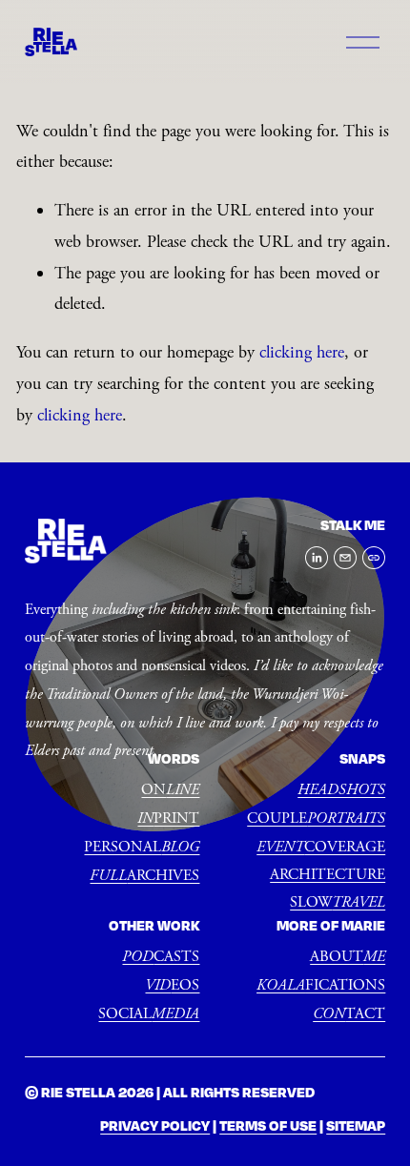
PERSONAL (141, 847)
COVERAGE (320, 847)
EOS (172, 985)
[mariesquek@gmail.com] (345, 557)
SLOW (337, 902)
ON (170, 790)
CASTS (160, 957)
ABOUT (347, 957)
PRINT (168, 818)
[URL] (373, 557)
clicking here (301, 352)
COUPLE (316, 818)
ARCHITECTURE (327, 875)
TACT (349, 1014)
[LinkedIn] (316, 557)
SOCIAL (148, 1014)
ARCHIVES (144, 876)
